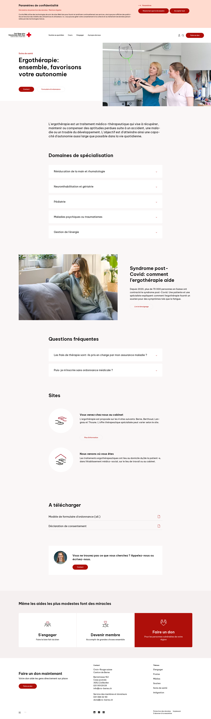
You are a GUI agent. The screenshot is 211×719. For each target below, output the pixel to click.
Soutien (157, 683)
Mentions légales (55, 10)
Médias (156, 678)
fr (25, 712)
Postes (156, 674)
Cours (70, 35)
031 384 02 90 (100, 697)
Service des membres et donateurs (110, 694)
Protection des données (162, 711)
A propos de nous (94, 35)
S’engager (80, 35)
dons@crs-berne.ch (103, 700)
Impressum (177, 711)
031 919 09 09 (100, 685)
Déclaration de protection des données (33, 10)
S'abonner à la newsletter (162, 713)
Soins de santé (160, 688)
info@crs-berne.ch (102, 688)
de (20, 712)
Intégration (158, 692)
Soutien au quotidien (56, 35)
